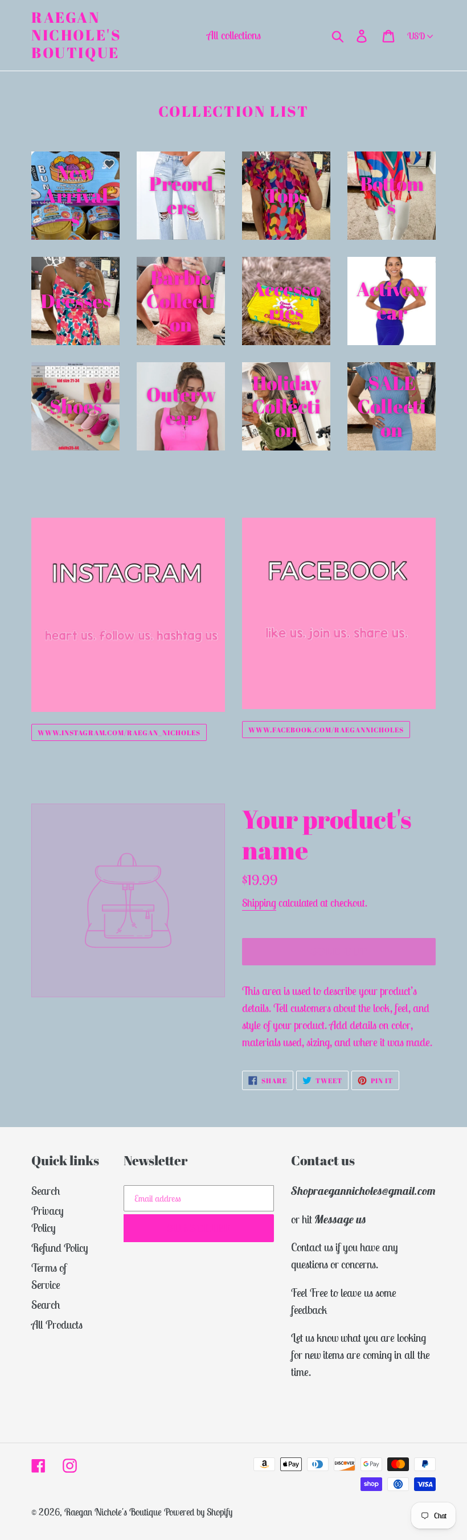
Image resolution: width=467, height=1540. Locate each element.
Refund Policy (59, 1247)
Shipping (259, 903)
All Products (57, 1324)
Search (45, 1190)
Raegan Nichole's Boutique (76, 35)
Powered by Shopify (198, 1512)
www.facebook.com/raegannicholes (326, 729)
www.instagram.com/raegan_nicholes (119, 732)
